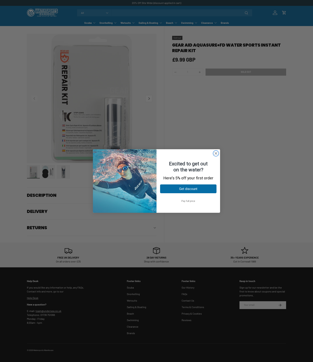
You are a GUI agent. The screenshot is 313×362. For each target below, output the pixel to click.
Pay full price (188, 201)
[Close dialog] (216, 153)
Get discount (188, 189)
